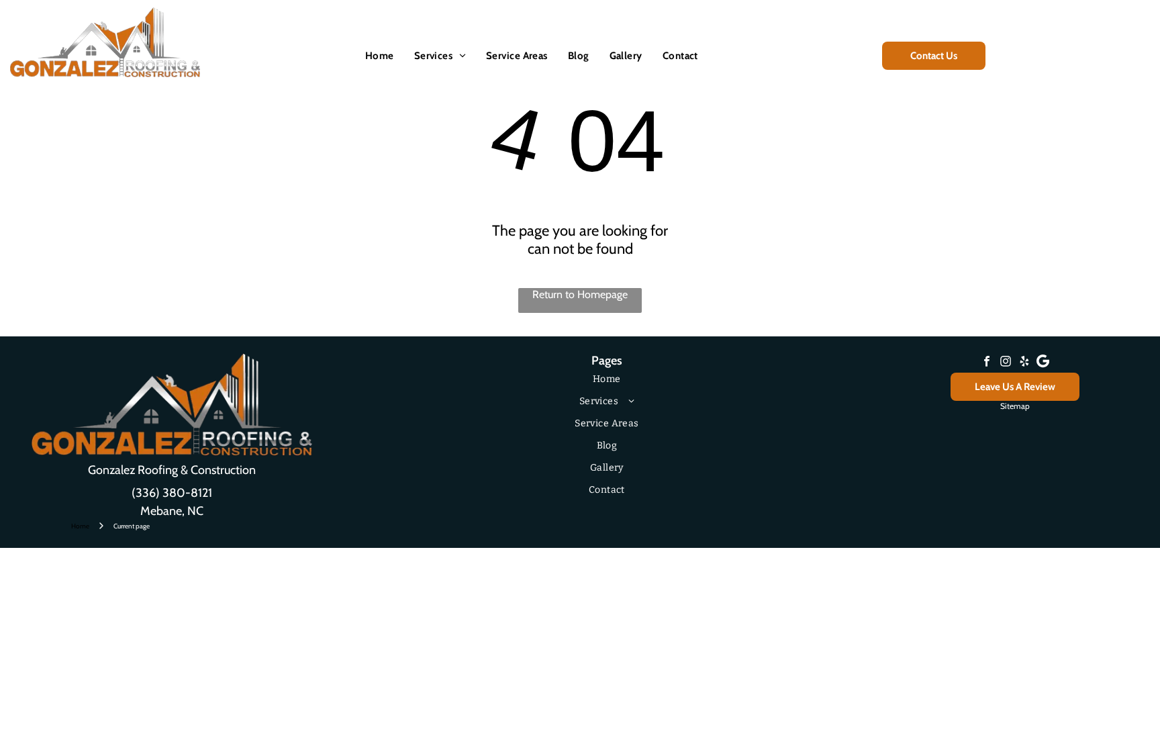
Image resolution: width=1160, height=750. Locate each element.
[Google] (1043, 363)
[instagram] (1006, 363)
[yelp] (1024, 363)
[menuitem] (379, 56)
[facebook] (987, 363)
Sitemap (1015, 406)
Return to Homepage (580, 294)
